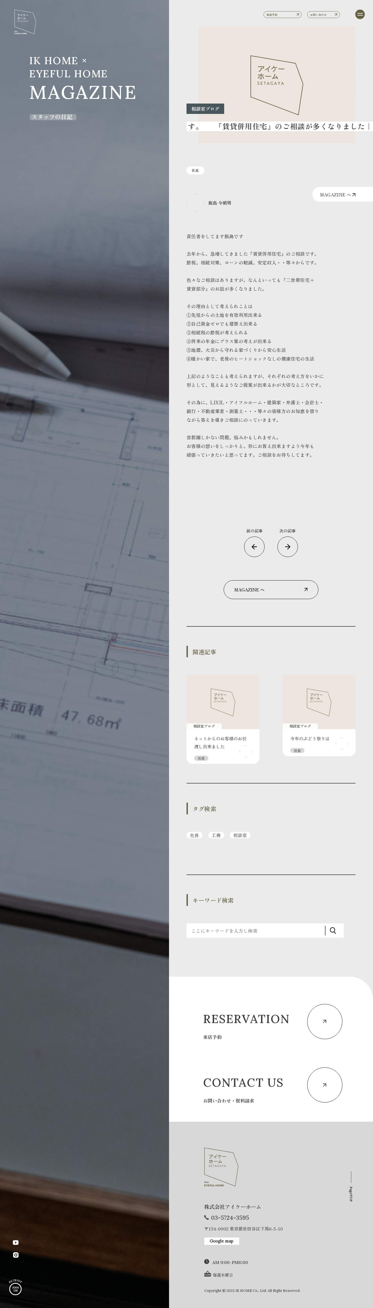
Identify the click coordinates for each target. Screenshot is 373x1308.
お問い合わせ (318, 15)
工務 (216, 835)
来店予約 (272, 15)
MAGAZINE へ (336, 194)
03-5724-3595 (230, 1217)
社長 (194, 835)
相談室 (240, 835)
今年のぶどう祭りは (310, 738)
